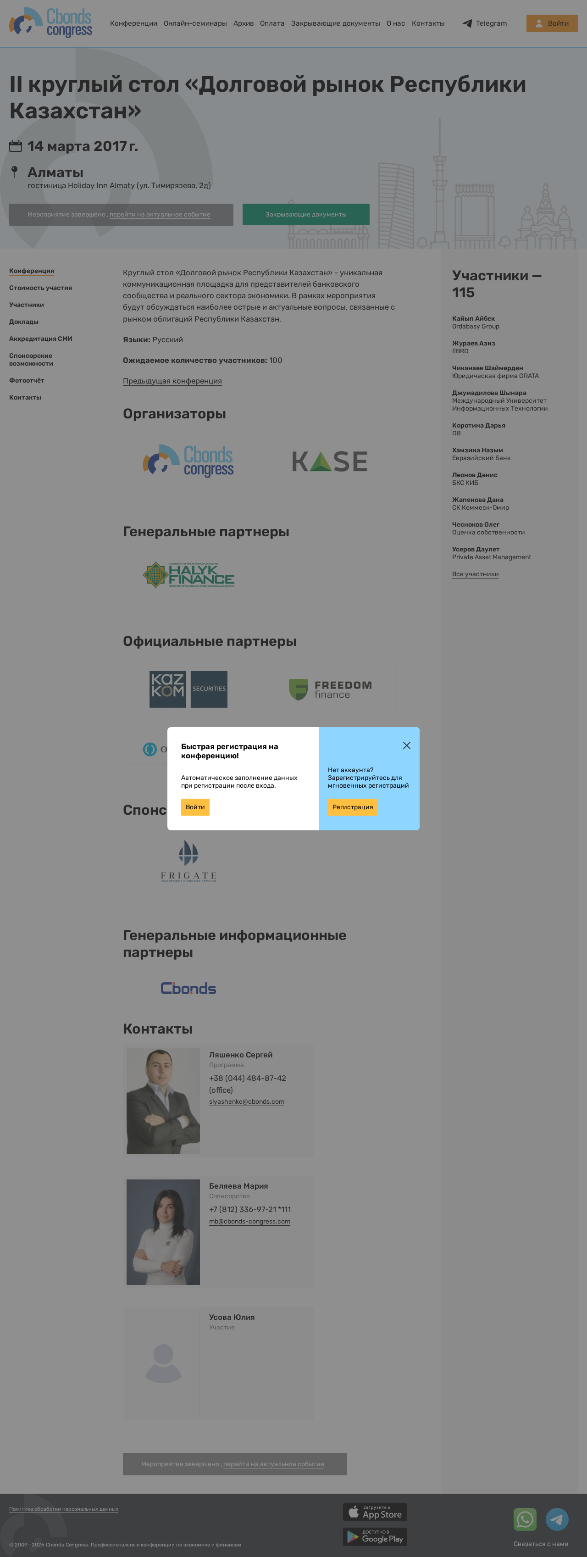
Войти (195, 807)
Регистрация (352, 807)
